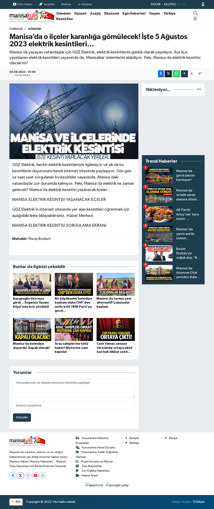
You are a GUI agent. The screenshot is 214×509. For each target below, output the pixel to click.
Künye (173, 438)
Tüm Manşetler (92, 466)
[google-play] (117, 485)
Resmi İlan (64, 19)
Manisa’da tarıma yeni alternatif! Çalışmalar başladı (114, 302)
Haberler (16, 29)
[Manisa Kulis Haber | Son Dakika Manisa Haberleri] (32, 16)
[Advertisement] (173, 125)
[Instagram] (27, 475)
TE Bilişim (198, 501)
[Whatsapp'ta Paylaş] (176, 73)
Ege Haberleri (133, 13)
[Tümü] (199, 89)
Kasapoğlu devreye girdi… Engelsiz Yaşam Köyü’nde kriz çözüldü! (31, 302)
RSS (18, 501)
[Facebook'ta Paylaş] (161, 73)
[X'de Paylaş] (168, 73)
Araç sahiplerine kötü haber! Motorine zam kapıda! (71, 347)
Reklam (66, 4)
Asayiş (95, 13)
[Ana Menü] (195, 19)
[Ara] (196, 13)
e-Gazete (85, 4)
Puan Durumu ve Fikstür (97, 461)
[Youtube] (35, 475)
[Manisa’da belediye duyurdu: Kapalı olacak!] (32, 329)
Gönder (22, 417)
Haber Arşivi (90, 475)
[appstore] (95, 485)
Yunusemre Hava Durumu (98, 447)
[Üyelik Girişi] (201, 4)
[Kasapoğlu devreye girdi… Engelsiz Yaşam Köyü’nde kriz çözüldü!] (32, 284)
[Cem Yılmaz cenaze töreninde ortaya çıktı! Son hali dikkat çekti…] (116, 329)
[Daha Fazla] (184, 73)
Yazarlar (48, 4)
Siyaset (80, 13)
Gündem (63, 13)
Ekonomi (111, 13)
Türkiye (169, 13)
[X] (20, 475)
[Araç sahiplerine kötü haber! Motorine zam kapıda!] (74, 329)
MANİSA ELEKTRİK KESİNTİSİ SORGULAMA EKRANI (59, 225)
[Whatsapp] (42, 475)
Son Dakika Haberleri (96, 470)
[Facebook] (12, 475)
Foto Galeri (24, 4)
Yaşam (154, 13)
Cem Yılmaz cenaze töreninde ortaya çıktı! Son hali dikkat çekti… (114, 347)
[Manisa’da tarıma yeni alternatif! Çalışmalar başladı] (116, 284)
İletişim (134, 438)
